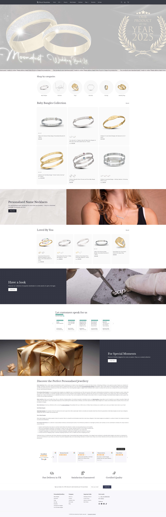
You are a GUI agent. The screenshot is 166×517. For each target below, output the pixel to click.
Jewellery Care (72, 500)
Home (54, 2)
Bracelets (93, 2)
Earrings (100, 2)
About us (70, 496)
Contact (70, 498)
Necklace (80, 2)
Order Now (12, 289)
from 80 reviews (59, 316)
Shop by (65, 2)
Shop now (12, 210)
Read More (77, 460)
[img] (83, 314)
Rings (86, 2)
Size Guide (71, 502)
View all (127, 103)
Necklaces (56, 498)
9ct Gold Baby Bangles (58, 507)
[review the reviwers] (71, 453)
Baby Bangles (73, 2)
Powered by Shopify (92, 514)
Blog (69, 503)
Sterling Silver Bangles (58, 505)
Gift (59, 2)
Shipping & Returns (87, 496)
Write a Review (120, 449)
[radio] (71, 136)
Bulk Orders (86, 502)
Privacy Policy (86, 498)
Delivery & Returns (87, 500)
